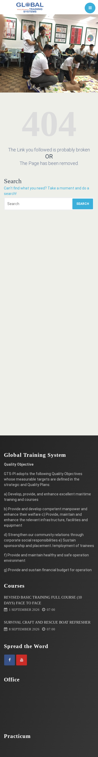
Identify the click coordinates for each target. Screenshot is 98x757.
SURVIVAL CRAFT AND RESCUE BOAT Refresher (47, 622)
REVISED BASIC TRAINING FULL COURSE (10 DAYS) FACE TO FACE (43, 600)
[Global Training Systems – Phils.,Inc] (30, 7)
